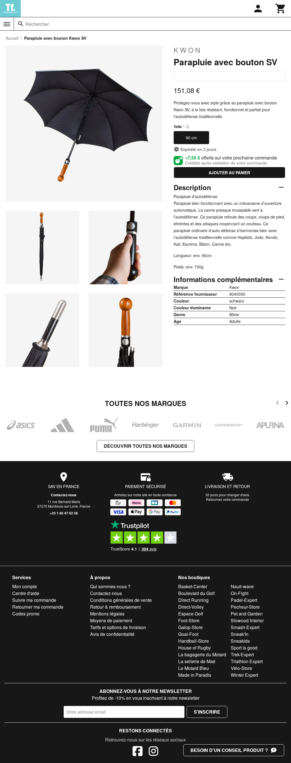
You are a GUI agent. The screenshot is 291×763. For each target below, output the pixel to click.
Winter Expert (244, 675)
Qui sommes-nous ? (110, 586)
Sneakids (240, 641)
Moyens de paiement (111, 620)
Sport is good (244, 647)
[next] (287, 404)
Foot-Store (188, 620)
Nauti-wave (242, 586)
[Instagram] (153, 751)
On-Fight (239, 593)
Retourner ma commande (37, 607)
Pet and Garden (247, 613)
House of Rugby (194, 647)
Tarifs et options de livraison (118, 627)
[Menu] (7, 24)
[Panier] (280, 8)
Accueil (12, 38)
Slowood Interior (247, 620)
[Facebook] (137, 751)
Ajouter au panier (229, 172)
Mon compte (24, 586)
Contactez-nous (63, 495)
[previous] (277, 404)
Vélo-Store (241, 668)
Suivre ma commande (34, 600)
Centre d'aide (25, 593)
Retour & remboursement (115, 607)
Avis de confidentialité (112, 634)
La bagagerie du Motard (202, 654)
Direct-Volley (191, 607)
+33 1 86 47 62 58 (64, 513)
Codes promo (26, 613)
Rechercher (37, 24)
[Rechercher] (20, 23)
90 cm (191, 137)
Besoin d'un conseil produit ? (229, 750)
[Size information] (188, 127)
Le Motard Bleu (193, 668)
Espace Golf (190, 613)
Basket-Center (192, 586)
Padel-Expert (244, 600)
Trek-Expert (242, 654)
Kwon (188, 49)
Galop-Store (190, 627)
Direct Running (193, 600)
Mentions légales (107, 613)
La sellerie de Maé (196, 661)
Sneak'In (239, 634)
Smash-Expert (245, 627)
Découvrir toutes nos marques (145, 446)
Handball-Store (193, 641)
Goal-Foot (188, 634)
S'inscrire (207, 712)
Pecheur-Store (245, 607)
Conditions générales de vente (121, 600)
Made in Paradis (194, 675)
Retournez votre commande (227, 499)
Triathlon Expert (247, 661)
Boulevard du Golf (196, 593)
